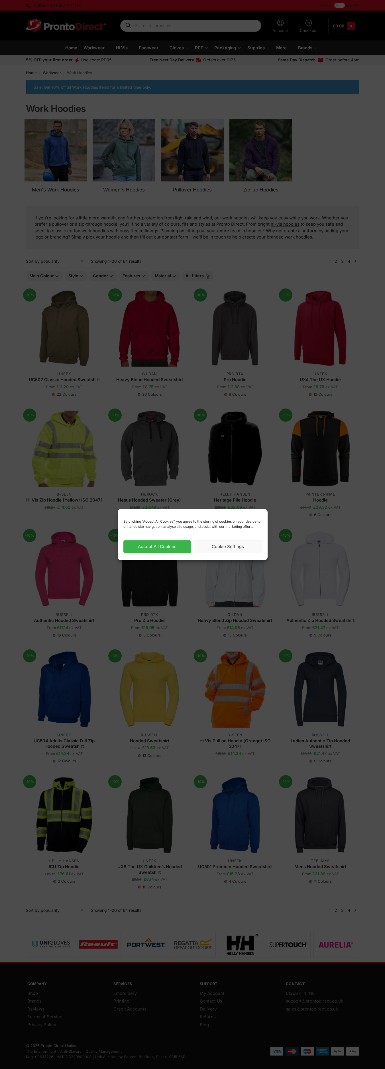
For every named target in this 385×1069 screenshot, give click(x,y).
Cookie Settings (228, 546)
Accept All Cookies (157, 546)
